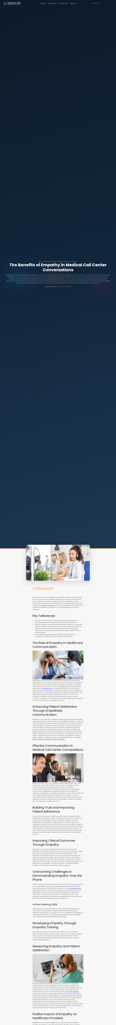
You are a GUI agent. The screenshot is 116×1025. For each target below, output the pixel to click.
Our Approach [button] (52, 3)
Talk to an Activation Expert (44, 588)
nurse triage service (74, 888)
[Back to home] (11, 3)
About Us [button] (73, 3)
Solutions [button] (43, 3)
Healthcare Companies (64, 286)
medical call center (48, 605)
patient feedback (73, 992)
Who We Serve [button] (63, 3)
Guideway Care (47, 688)
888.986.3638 (95, 3)
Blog (40, 261)
